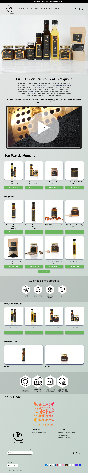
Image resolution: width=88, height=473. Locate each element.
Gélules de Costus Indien (34, 261)
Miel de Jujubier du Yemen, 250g (74, 225)
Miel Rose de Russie (54, 181)
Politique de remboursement (64, 437)
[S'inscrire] (31, 453)
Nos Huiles (7, 366)
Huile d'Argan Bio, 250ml (74, 261)
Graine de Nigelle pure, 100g (13, 261)
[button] (76, 8)
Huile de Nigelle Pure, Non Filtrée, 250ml (33, 225)
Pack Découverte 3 (54, 327)
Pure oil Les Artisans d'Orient (16, 470)
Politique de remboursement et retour (67, 432)
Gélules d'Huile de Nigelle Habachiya (54, 225)
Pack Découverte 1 (13, 327)
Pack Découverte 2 (13, 181)
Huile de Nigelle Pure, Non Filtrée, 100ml (13, 225)
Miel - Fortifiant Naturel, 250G (74, 181)
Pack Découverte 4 (33, 181)
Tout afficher (44, 271)
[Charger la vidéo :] (44, 127)
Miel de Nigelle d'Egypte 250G (54, 261)
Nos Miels (48, 366)
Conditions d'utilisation (63, 435)
